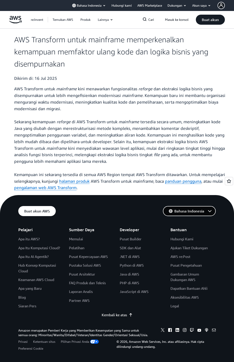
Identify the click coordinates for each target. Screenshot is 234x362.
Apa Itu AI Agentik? (33, 256)
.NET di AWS (130, 256)
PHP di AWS (129, 283)
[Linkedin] (177, 330)
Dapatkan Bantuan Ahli (188, 288)
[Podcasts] (206, 330)
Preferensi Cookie (30, 348)
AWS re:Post (180, 256)
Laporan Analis (81, 291)
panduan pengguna (183, 181)
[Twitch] (192, 330)
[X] (163, 330)
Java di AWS (129, 274)
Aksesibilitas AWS (184, 297)
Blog (22, 297)
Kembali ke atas (114, 315)
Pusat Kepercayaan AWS (88, 256)
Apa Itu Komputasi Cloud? (39, 248)
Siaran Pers (27, 306)
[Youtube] (199, 330)
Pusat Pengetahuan (186, 265)
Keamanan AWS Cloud (36, 279)
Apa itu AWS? (29, 239)
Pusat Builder (130, 239)
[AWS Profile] (221, 5)
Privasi (23, 341)
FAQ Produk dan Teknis (87, 283)
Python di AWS (132, 265)
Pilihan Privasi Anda (75, 341)
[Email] (214, 330)
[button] (63, 20)
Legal (174, 306)
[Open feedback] (229, 181)
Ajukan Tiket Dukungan (189, 248)
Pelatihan (76, 248)
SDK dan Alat (130, 248)
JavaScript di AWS (134, 291)
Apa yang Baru (30, 288)
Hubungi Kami (181, 239)
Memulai (76, 239)
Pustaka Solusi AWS (85, 265)
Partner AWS (79, 300)
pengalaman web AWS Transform (45, 187)
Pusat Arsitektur (82, 274)
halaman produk (74, 181)
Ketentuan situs (44, 341)
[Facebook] (170, 330)
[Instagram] (184, 330)
